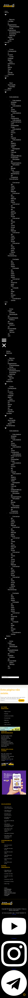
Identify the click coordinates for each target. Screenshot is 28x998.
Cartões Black (11, 87)
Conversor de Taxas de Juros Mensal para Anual (15, 210)
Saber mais (8, 760)
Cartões (9, 413)
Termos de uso (11, 334)
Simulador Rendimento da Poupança (15, 174)
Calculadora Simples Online (16, 102)
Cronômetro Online (16, 299)
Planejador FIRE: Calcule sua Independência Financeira (16, 153)
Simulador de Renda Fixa (15, 167)
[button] (4, 343)
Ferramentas (10, 426)
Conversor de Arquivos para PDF (15, 282)
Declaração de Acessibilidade (13, 316)
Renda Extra (11, 40)
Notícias (9, 353)
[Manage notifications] (24, 994)
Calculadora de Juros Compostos (16, 115)
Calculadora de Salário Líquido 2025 (16, 143)
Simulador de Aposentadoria (16, 161)
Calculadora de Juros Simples (16, 108)
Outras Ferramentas (12, 255)
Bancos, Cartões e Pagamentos (12, 22)
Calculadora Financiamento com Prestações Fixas (16, 123)
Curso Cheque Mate (10, 58)
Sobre (8, 636)
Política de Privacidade (12, 327)
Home (6, 11)
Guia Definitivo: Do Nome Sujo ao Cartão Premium (11, 68)
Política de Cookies (11, 321)
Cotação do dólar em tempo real (14, 292)
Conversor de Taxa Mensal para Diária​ (15, 197)
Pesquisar (4, 675)
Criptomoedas (14, 27)
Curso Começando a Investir (12, 52)
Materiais (9, 381)
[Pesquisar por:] (9, 700)
